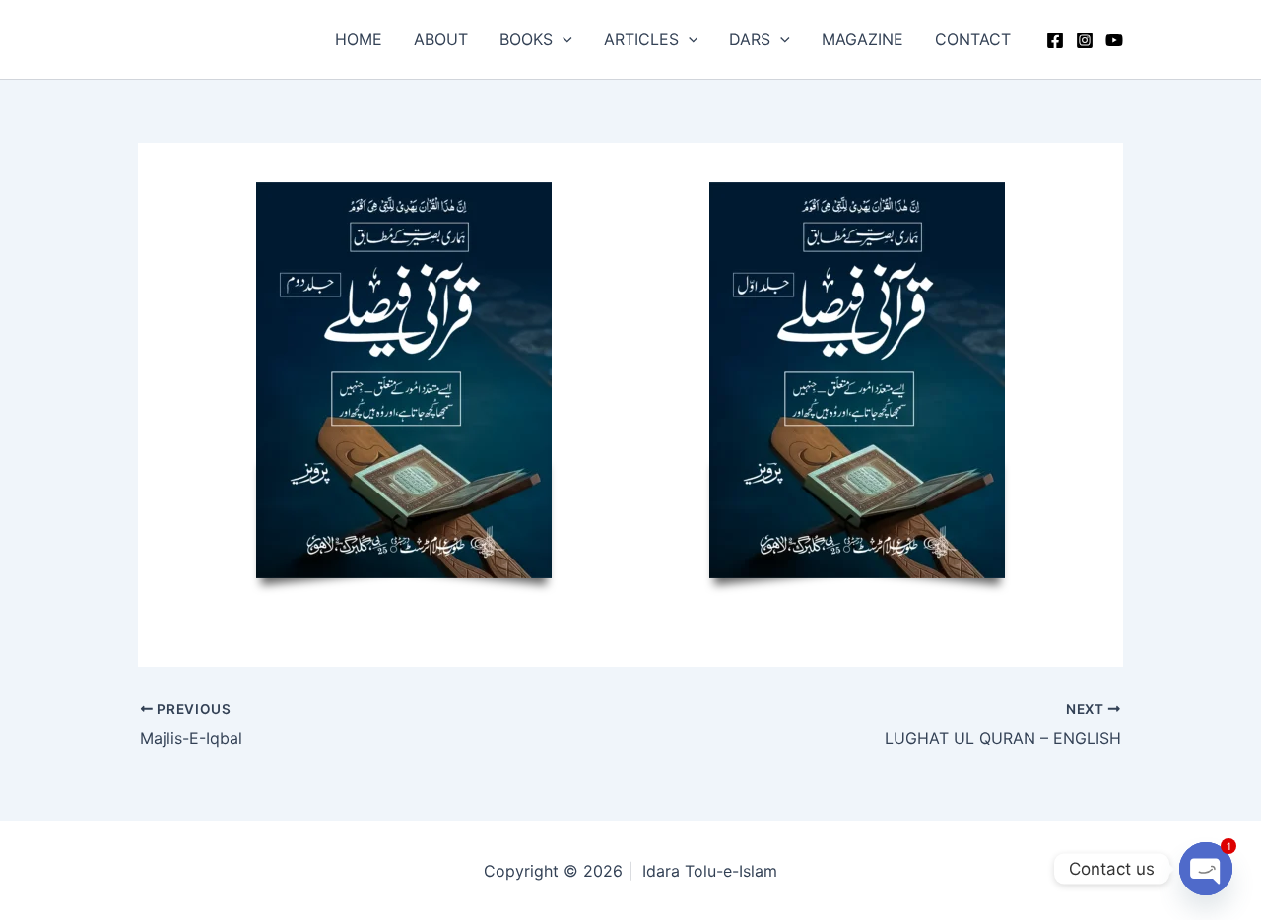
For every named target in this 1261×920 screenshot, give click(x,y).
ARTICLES (641, 39)
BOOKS (526, 39)
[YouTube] (1114, 40)
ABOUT (441, 39)
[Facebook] (1055, 40)
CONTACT (973, 39)
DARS (749, 39)
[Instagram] (1085, 40)
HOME (358, 39)
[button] (562, 39)
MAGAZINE (862, 39)
